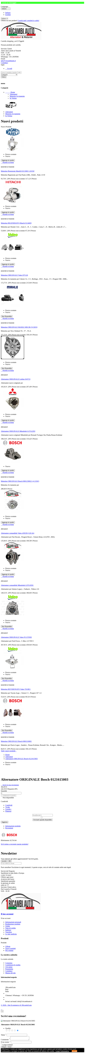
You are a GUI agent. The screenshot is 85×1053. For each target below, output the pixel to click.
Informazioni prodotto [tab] (13, 826)
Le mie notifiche (11, 934)
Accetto (74, 1051)
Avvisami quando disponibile (42, 820)
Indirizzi (8, 930)
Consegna (8, 963)
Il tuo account (7, 914)
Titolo (3, 1035)
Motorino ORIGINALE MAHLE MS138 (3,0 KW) (19, 327)
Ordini (7, 926)
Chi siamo (8, 967)
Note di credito (10, 928)
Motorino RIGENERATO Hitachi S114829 (16, 223)
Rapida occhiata (7, 162)
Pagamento (9, 969)
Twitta (7, 807)
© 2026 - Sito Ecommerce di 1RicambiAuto (16, 1005)
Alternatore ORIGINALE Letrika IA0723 (15, 379)
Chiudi (4, 1047)
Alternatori (13, 94)
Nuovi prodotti (10, 948)
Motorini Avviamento (17, 96)
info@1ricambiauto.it (8, 61)
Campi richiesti (7, 1045)
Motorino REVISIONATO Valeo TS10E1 (16, 689)
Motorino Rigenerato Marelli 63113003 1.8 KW (17, 171)
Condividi (8, 805)
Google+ (8, 809)
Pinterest (8, 811)
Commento (5, 1040)
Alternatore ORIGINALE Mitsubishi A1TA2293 (18, 431)
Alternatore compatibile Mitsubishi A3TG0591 (17, 585)
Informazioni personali (13, 922)
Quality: (8, 1028)
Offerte (7, 946)
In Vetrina (13, 98)
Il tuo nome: (6, 1042)
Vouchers (8, 932)
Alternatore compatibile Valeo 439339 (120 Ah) (17, 533)
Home (10, 92)
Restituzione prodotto (12, 924)
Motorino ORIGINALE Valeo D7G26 (14, 275)
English (8, 15)
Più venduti (9, 950)
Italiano (8, 13)
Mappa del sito (10, 973)
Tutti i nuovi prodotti (9, 751)
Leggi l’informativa (62, 1051)
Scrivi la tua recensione (10, 785)
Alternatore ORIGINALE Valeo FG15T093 (16, 637)
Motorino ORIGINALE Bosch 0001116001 (16, 741)
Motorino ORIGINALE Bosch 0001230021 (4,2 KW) (20, 481)
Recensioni (9, 828)
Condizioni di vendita (12, 965)
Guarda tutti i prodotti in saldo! (28, 20)
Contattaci (4, 63)
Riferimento (5, 840)
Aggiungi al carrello (8, 795)
